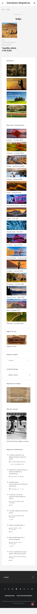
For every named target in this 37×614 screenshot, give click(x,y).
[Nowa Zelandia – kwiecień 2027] (18, 252)
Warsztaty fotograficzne (8, 42)
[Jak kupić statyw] (18, 84)
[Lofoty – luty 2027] (18, 212)
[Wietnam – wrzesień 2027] (18, 317)
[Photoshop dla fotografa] (18, 98)
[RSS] (24, 589)
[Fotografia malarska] (18, 111)
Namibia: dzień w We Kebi (9, 49)
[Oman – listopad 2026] (18, 186)
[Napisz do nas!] (18, 340)
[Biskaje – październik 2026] (18, 160)
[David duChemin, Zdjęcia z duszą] (18, 426)
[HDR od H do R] (18, 70)
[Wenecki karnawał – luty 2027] (18, 199)
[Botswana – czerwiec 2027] (18, 278)
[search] (28, 360)
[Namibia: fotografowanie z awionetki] (18, 395)
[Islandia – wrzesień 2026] (18, 134)
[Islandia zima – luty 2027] (18, 226)
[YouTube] (16, 589)
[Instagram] (12, 589)
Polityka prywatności (24, 595)
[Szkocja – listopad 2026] (18, 173)
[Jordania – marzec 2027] (18, 239)
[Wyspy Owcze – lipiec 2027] (18, 291)
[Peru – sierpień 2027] (18, 304)
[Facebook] (5, 589)
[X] (9, 589)
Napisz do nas (10, 595)
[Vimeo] (20, 589)
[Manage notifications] (32, 604)
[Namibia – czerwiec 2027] (18, 265)
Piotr (3, 40)
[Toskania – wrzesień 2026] (18, 147)
